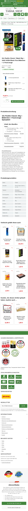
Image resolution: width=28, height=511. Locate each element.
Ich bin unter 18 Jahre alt (14, 507)
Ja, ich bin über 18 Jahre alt (14, 503)
